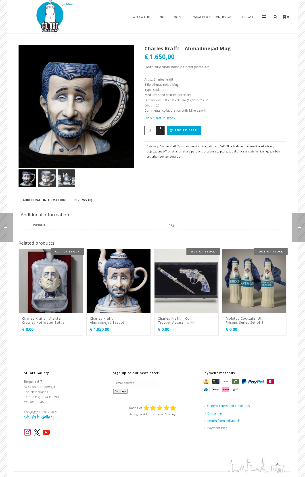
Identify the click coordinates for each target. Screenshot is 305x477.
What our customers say (212, 17)
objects (151, 151)
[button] (125, 53)
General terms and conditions (228, 406)
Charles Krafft (168, 146)
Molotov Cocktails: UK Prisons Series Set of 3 (244, 320)
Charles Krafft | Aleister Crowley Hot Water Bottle (43, 320)
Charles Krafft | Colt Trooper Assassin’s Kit (176, 320)
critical (202, 146)
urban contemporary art (167, 156)
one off (162, 151)
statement (254, 151)
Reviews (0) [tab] (83, 200)
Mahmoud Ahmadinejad (248, 146)
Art (162, 17)
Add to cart (186, 130)
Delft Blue (226, 146)
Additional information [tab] (44, 200)
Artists (178, 17)
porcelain (208, 151)
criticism (213, 146)
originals (184, 151)
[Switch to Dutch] (264, 17)
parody (196, 151)
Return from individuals (223, 421)
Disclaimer (214, 413)
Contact (246, 17)
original (173, 151)
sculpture (221, 151)
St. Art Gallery (139, 17)
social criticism (237, 151)
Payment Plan (217, 428)
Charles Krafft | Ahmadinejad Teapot (107, 320)
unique (266, 151)
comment (191, 146)
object (269, 146)
